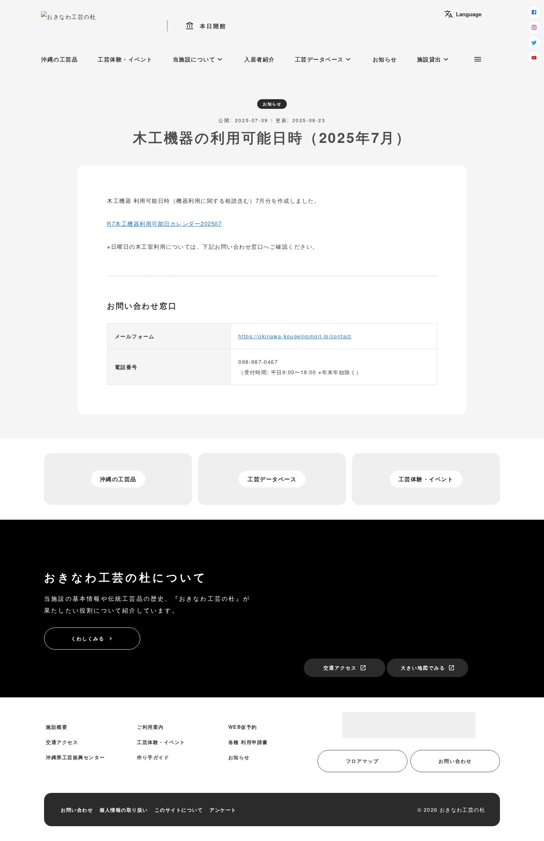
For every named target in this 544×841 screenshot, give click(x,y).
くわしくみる (92, 638)
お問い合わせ (455, 760)
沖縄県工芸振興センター (75, 757)
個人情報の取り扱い (124, 809)
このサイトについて (179, 809)
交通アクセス (344, 667)
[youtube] (534, 58)
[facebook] (534, 12)
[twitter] (534, 42)
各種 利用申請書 (248, 741)
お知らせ (385, 59)
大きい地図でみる (428, 667)
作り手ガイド (153, 757)
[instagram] (534, 27)
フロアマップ (362, 760)
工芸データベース (324, 59)
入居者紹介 (259, 59)
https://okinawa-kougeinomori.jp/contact (295, 336)
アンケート (222, 809)
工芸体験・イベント (125, 59)
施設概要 (56, 726)
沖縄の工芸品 (59, 59)
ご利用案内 (150, 726)
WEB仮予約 (242, 726)
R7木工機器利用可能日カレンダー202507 (164, 223)
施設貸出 (433, 59)
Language (462, 14)
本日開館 (205, 25)
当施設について (199, 59)
